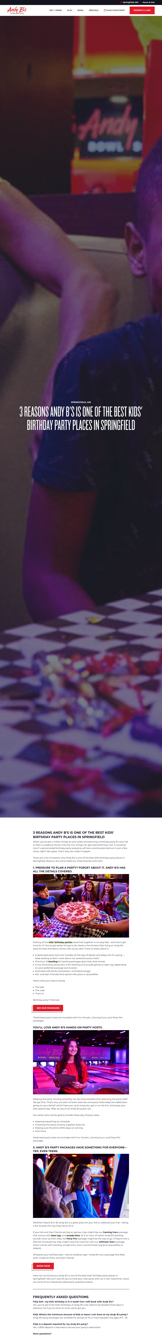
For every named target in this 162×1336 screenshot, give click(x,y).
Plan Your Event (115, 10)
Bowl (80, 10)
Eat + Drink (56, 10)
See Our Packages (48, 1008)
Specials (93, 10)
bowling (53, 961)
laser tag (56, 1235)
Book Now (43, 1266)
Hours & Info (149, 2)
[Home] (16, 10)
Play (69, 10)
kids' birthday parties (60, 942)
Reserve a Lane (142, 10)
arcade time (73, 1235)
